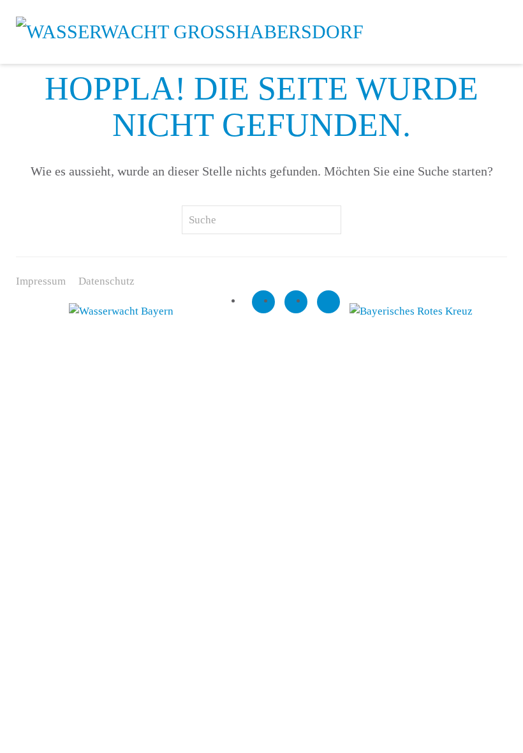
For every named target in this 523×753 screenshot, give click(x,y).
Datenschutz (106, 281)
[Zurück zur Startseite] (190, 32)
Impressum (41, 281)
